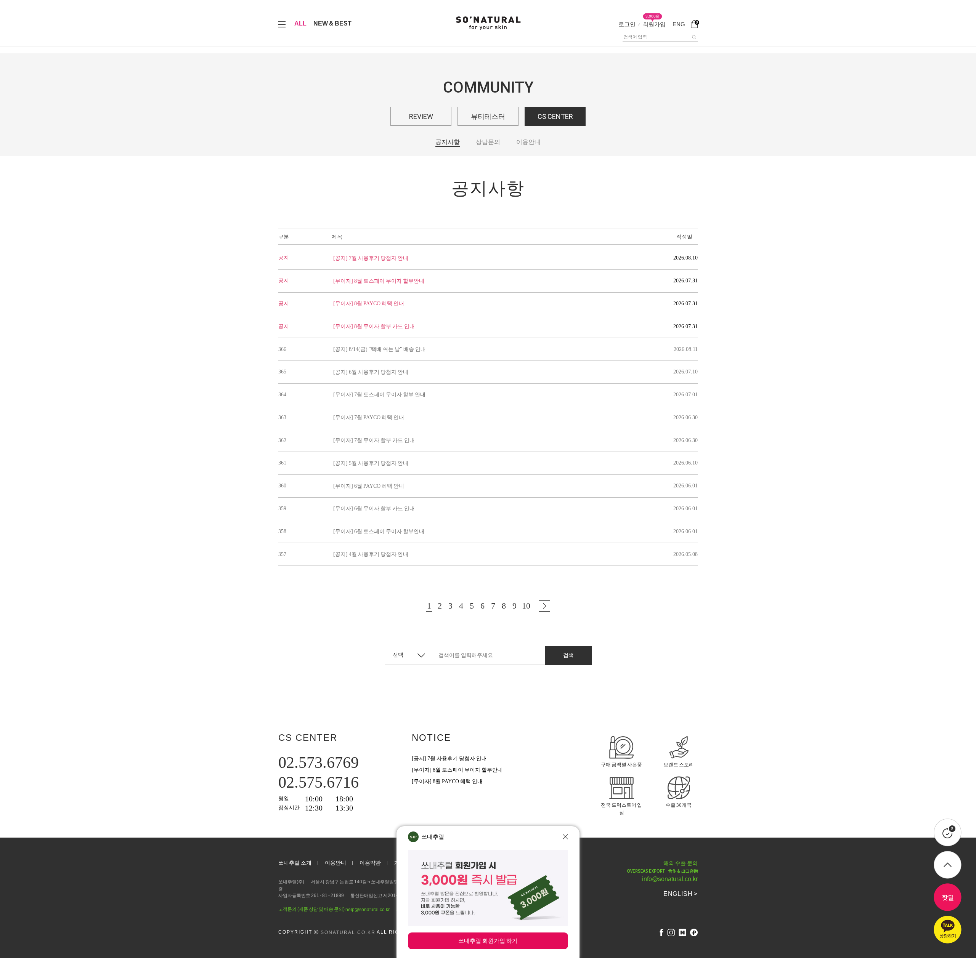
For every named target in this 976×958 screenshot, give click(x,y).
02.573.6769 (318, 762)
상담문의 (488, 142)
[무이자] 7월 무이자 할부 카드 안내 (374, 440)
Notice (431, 737)
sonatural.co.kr (348, 932)
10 (526, 605)
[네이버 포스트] (682, 932)
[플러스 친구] (694, 932)
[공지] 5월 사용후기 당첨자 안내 (370, 463)
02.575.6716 (318, 782)
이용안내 (528, 142)
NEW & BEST (332, 23)
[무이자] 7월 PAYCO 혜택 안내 (368, 417)
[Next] (544, 606)
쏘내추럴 (432, 836)
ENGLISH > (680, 894)
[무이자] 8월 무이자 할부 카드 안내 (374, 326)
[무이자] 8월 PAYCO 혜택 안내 (368, 303)
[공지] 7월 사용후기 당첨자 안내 (370, 258)
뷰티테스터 (488, 116)
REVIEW (421, 116)
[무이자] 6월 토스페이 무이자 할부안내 (378, 531)
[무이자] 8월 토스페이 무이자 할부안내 (378, 281)
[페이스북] (661, 932)
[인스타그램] (671, 932)
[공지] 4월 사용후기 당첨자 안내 (370, 554)
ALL (300, 23)
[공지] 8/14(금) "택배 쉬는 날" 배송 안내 (379, 349)
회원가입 (654, 24)
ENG (679, 24)
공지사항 (447, 142)
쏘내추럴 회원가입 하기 (488, 940)
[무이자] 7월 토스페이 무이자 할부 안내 (379, 394)
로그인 (627, 24)
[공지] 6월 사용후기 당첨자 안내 (370, 372)
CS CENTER (555, 116)
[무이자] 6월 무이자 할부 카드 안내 (374, 508)
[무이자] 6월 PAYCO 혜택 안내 (368, 486)
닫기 (565, 837)
